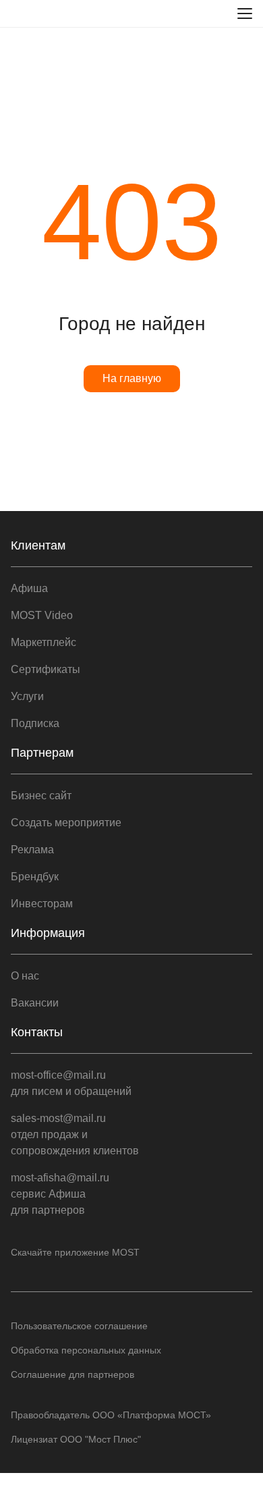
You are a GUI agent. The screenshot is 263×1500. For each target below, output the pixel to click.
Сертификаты (45, 669)
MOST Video (42, 615)
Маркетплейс (43, 642)
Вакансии (35, 1003)
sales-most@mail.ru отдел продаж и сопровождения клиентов (75, 1134)
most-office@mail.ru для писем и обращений (71, 1083)
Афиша (29, 588)
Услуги (27, 696)
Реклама (32, 849)
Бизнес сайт (41, 795)
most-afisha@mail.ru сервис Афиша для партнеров (60, 1194)
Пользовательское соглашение (79, 1325)
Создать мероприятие (66, 822)
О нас (25, 976)
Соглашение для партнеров (72, 1374)
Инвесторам (42, 903)
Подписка (35, 723)
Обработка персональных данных (86, 1350)
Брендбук (35, 876)
